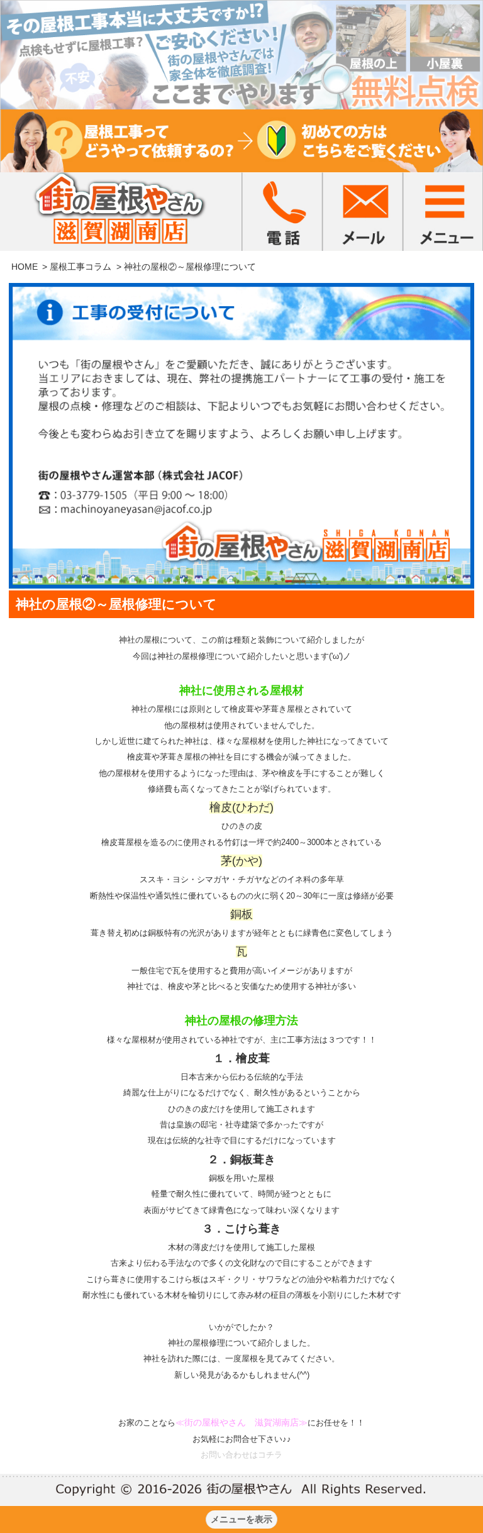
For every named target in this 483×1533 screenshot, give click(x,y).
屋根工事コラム (80, 267)
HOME (24, 267)
